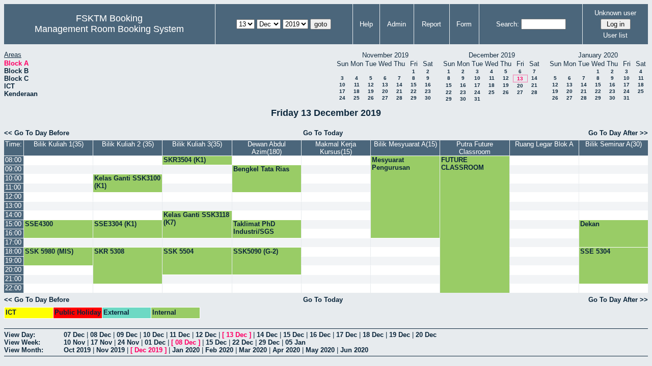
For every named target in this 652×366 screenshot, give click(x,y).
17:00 (13, 242)
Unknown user (615, 13)
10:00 (13, 178)
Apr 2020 (286, 350)
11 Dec (180, 335)
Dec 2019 (148, 350)
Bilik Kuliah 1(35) (59, 144)
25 (357, 98)
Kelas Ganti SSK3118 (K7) (196, 218)
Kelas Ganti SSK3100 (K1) (127, 182)
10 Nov (74, 342)
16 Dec (320, 335)
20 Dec (426, 335)
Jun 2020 (354, 350)
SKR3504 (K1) (185, 160)
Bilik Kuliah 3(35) (197, 144)
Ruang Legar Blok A (544, 144)
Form (464, 24)
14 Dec (267, 335)
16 (428, 84)
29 (414, 98)
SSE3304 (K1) (115, 224)
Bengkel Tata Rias (261, 169)
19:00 (13, 260)
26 (371, 98)
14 (399, 84)
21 (399, 91)
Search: (507, 24)
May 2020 (320, 350)
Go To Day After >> (618, 133)
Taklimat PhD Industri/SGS (254, 227)
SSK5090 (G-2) (255, 251)
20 (385, 91)
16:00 (13, 233)
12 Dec (206, 335)
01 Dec (155, 342)
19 (371, 91)
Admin (396, 24)
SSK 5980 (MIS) (49, 251)
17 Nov (101, 342)
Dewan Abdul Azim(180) (267, 148)
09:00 (13, 169)
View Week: (22, 342)
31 (477, 99)
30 (428, 98)
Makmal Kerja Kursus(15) (335, 148)
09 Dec (127, 335)
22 (414, 91)
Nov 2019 (110, 350)
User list (615, 35)
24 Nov (128, 342)
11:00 (13, 187)
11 (357, 84)
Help (366, 24)
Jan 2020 (186, 350)
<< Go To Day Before (36, 133)
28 (399, 98)
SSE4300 (39, 224)
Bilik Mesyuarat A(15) (405, 144)
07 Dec (74, 335)
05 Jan (295, 342)
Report (431, 24)
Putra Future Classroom (474, 148)
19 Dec (399, 335)
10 (342, 84)
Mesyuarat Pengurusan (391, 163)
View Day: (19, 335)
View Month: (23, 350)
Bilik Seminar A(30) (613, 144)
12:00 (13, 196)
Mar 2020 (253, 350)
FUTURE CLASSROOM (462, 163)
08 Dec (100, 335)
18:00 (13, 251)
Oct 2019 (77, 350)
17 (342, 91)
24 (342, 98)
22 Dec (242, 342)
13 (385, 84)
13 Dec (236, 335)
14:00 (13, 215)
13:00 (13, 205)
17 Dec (346, 335)
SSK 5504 (179, 251)
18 (357, 91)
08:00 (13, 160)
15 (414, 84)
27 (385, 98)
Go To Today (323, 133)
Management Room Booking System (109, 29)
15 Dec (293, 335)
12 (371, 84)
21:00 (13, 279)
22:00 (13, 288)
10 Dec (153, 335)
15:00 (13, 224)
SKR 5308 (109, 251)
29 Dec (269, 342)
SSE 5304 (595, 251)
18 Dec (373, 335)
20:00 (13, 269)
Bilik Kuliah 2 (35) (128, 144)
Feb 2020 (219, 350)
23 (428, 91)
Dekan (590, 224)
